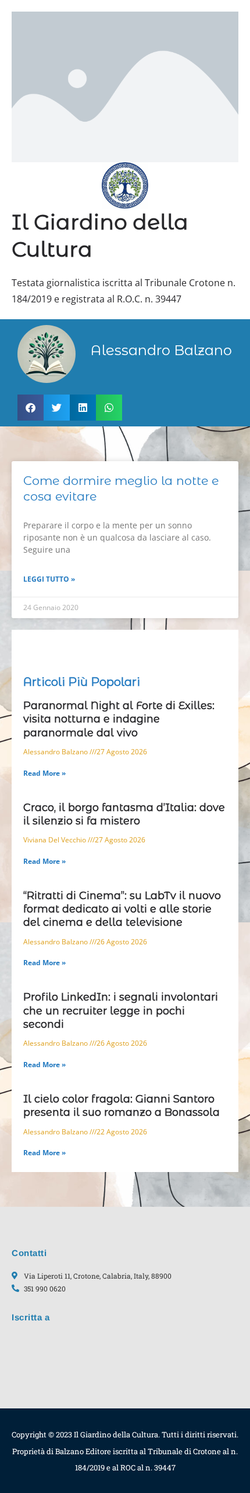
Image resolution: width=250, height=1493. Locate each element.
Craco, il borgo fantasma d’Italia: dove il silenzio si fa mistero (124, 814)
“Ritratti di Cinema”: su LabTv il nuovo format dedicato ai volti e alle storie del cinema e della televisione (122, 909)
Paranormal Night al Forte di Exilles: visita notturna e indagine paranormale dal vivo (119, 719)
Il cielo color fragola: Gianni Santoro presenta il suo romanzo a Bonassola (121, 1106)
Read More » (44, 773)
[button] (30, 408)
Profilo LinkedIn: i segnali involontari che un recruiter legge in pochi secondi (120, 1011)
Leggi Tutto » (49, 579)
